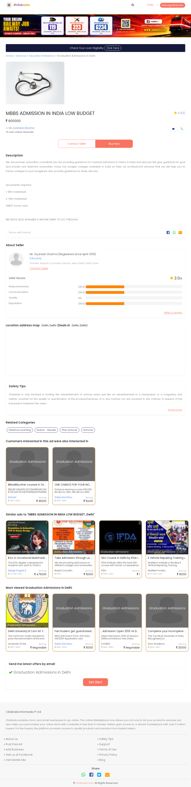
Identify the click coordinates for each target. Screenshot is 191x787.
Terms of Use (107, 749)
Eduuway (36, 258)
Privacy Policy (108, 755)
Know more (175, 410)
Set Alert (95, 682)
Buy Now (114, 144)
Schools (88, 430)
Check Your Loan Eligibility (94, 48)
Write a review (173, 313)
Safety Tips (106, 739)
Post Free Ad (14, 744)
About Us (12, 739)
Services (21, 56)
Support (104, 744)
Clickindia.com (84, 783)
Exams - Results (46, 430)
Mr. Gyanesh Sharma (21, 128)
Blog (102, 760)
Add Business (15, 749)
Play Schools (69, 430)
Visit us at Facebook (19, 755)
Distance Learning (20, 430)
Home (9, 56)
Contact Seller (77, 144)
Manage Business (172, 5)
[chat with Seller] (173, 129)
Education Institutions (41, 56)
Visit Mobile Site (16, 760)
